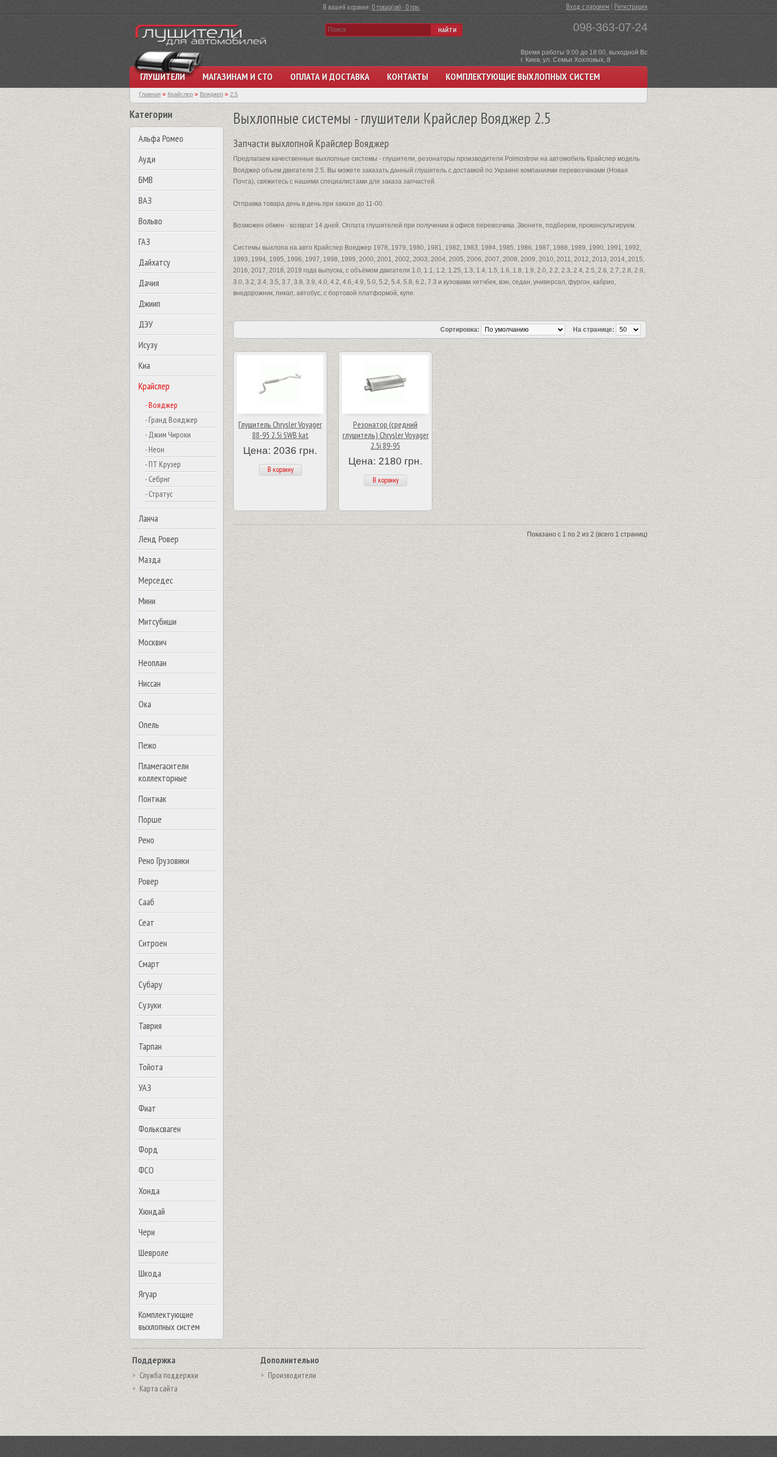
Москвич (152, 642)
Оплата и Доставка (329, 76)
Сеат (146, 922)
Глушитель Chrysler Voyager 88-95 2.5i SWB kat (280, 429)
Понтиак (152, 799)
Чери (146, 1232)
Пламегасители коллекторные (163, 772)
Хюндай (151, 1211)
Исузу (148, 345)
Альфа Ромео (160, 138)
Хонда (149, 1191)
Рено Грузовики (163, 860)
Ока (144, 704)
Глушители (162, 76)
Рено (146, 840)
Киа (144, 365)
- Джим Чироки (168, 434)
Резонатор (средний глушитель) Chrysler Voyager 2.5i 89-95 (386, 435)
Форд (148, 1149)
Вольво (150, 221)
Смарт (149, 964)
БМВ (145, 180)
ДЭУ (145, 324)
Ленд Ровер (158, 539)
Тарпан (150, 1046)
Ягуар (147, 1294)
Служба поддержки (169, 1375)
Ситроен (152, 943)
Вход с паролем (587, 6)
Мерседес (155, 580)
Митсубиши (157, 621)
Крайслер (154, 386)
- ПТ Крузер (163, 464)
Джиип (149, 303)
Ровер (148, 881)
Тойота (150, 1067)
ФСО (146, 1170)
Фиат (147, 1108)
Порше (150, 819)
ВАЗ (145, 200)
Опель (148, 724)
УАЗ (144, 1087)
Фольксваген (159, 1129)
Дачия (148, 283)
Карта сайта (159, 1388)
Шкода (149, 1273)
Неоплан (152, 663)
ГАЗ (144, 241)
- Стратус (159, 493)
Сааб (146, 902)
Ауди (146, 159)
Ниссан (149, 683)
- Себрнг (157, 478)
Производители (292, 1375)
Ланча (148, 518)
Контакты (407, 76)
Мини (146, 601)
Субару (150, 984)
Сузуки (149, 1005)
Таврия (150, 1025)
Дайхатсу (154, 262)
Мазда (149, 559)
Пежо (147, 745)
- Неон (154, 449)
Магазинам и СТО (237, 76)
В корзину (280, 469)
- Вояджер (161, 404)
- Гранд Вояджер (171, 419)
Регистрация (631, 6)
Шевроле (153, 1252)
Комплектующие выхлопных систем (523, 76)
